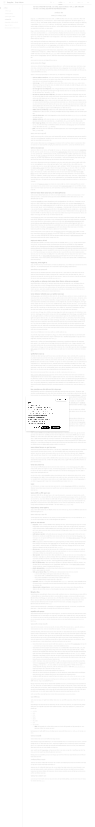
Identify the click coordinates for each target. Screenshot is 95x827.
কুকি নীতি (41, 423)
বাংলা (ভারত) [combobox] (59, 399)
